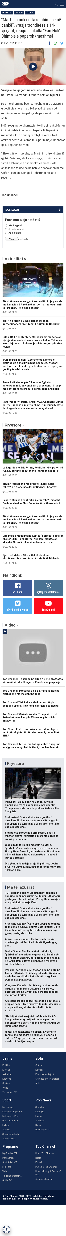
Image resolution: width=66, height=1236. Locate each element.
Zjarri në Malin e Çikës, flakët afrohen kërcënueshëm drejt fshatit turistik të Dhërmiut (31, 324)
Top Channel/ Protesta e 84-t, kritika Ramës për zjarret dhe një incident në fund (32, 692)
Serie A (6, 1129)
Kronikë (6, 1069)
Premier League (10, 1120)
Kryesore (19, 12)
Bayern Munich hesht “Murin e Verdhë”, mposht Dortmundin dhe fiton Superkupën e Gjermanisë (31, 504)
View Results (23, 239)
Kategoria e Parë (10, 1116)
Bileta (38, 1158)
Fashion (39, 1116)
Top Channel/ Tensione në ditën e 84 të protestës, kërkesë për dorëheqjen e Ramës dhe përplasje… (33, 680)
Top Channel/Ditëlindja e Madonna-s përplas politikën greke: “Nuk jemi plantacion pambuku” (31, 704)
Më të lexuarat (20, 887)
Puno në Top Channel (46, 1167)
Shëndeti (40, 1120)
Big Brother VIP (10, 1153)
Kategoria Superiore (12, 1111)
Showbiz (39, 1107)
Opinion (39, 1065)
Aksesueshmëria (44, 1179)
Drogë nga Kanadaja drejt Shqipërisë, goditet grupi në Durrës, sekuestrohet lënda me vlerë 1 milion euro (33, 867)
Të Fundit (29, 12)
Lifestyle (39, 1111)
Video (5, 1087)
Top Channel (17, 592)
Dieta (38, 1125)
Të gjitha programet (12, 1176)
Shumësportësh (10, 1134)
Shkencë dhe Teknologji (47, 1078)
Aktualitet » (15, 258)
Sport (6, 1100)
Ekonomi (6, 1078)
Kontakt (39, 1162)
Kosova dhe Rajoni (44, 1074)
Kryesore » (15, 425)
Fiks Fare (6, 1167)
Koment (39, 1069)
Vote (11, 239)
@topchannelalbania (48, 592)
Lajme (7, 1058)
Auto (37, 1083)
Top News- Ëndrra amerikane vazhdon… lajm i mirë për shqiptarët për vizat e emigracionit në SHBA (31, 732)
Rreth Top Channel (44, 1153)
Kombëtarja (8, 1107)
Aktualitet (7, 12)
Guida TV (7, 1180)
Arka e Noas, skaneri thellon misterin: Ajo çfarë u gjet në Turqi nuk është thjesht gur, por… (31, 942)
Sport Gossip (8, 1138)
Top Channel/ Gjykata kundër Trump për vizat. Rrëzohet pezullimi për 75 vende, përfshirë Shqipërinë (30, 717)
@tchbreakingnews (17, 610)
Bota (39, 1058)
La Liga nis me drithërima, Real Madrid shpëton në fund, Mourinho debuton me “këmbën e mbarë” (33, 471)
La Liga (5, 1125)
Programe (10, 1147)
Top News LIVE (9, 1092)
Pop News (43, 1100)
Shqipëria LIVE (9, 1162)
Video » (12, 625)
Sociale (6, 1083)
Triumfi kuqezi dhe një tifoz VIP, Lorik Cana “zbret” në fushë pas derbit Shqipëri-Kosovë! (30, 487)
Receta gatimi (42, 1129)
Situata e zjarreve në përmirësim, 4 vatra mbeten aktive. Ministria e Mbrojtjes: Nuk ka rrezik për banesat (31, 836)
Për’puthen (8, 1158)
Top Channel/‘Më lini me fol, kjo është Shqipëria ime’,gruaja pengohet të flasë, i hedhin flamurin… (32, 746)
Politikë (6, 1065)
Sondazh (12, 209)
